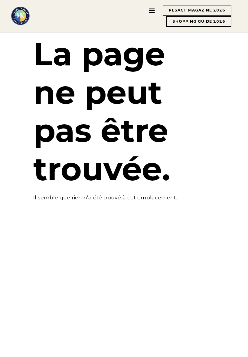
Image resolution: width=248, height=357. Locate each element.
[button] (152, 10)
